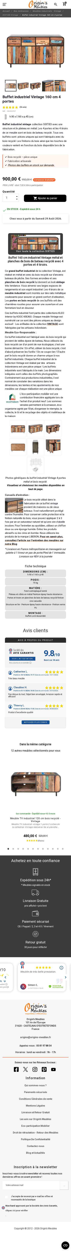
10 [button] (52, 848)
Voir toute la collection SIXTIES (35, 251)
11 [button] (57, 848)
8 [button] (43, 848)
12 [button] (62, 848)
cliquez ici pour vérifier (16, 1210)
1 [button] (8, 848)
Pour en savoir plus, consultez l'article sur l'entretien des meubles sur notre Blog (34, 540)
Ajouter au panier (45, 198)
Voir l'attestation (22, 659)
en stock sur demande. (41, 165)
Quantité (8, 191)
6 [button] (33, 848)
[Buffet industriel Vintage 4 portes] (18, 428)
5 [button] (28, 848)
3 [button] (18, 848)
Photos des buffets (18, 165)
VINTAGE (52, 324)
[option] (35, 800)
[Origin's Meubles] (38, 4)
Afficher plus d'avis (35, 722)
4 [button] (23, 848)
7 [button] (38, 848)
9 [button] (48, 848)
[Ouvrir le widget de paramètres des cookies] (65, 1245)
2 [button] (13, 848)
